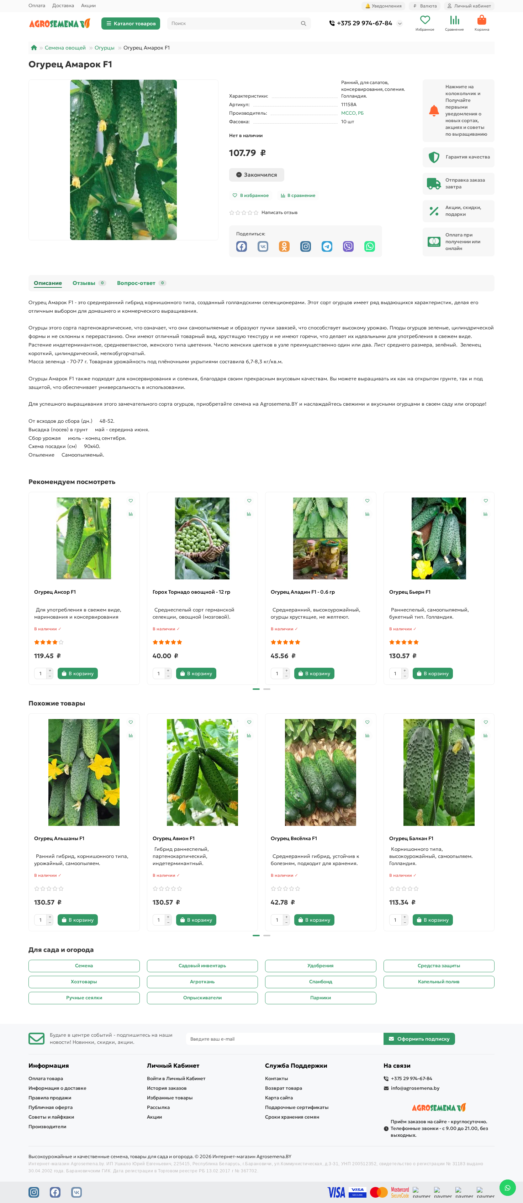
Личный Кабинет (173, 1065)
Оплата (36, 5)
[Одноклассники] (284, 246)
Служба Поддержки (296, 1065)
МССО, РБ (352, 113)
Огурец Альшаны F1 (59, 838)
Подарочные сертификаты (297, 1107)
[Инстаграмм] (305, 246)
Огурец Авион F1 (174, 838)
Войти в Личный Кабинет (176, 1079)
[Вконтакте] (263, 246)
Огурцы (105, 48)
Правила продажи (49, 1098)
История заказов (167, 1088)
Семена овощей (65, 48)
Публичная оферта (50, 1107)
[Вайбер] (348, 246)
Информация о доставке (57, 1088)
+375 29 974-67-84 (364, 23)
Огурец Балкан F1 (411, 838)
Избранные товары (170, 1098)
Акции (88, 5)
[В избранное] (131, 501)
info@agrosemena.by (415, 1088)
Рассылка (158, 1107)
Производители (47, 1127)
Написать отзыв (278, 212)
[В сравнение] (131, 514)
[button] (29, 587)
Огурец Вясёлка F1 (294, 838)
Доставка (63, 5)
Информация (48, 1065)
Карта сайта (279, 1098)
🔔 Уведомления (383, 6)
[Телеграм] (327, 246)
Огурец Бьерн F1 (409, 592)
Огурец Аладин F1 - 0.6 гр (303, 592)
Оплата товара (45, 1079)
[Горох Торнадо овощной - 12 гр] (203, 538)
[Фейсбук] (241, 246)
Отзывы (88, 283)
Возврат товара (283, 1088)
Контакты (276, 1079)
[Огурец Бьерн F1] (439, 538)
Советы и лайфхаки (51, 1117)
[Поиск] (303, 23)
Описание (48, 283)
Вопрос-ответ (140, 283)
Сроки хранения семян (292, 1117)
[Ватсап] (369, 246)
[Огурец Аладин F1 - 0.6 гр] (321, 538)
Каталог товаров (135, 23)
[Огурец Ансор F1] (84, 538)
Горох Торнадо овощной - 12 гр (191, 592)
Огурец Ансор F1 (55, 592)
